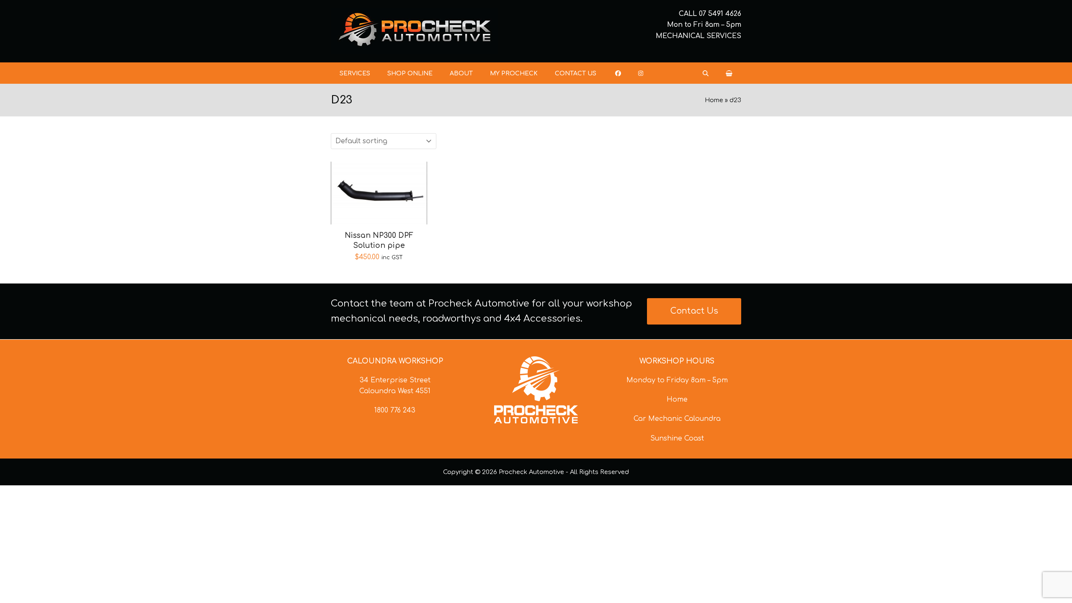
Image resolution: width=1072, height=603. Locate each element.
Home (714, 100)
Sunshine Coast (677, 438)
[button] (729, 73)
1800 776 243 (394, 410)
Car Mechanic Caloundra (677, 419)
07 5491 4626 (720, 14)
